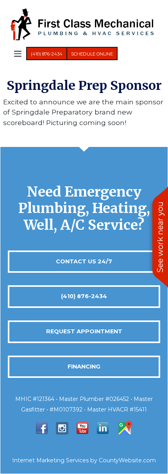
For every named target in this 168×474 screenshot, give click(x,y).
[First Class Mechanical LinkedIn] (103, 427)
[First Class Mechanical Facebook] (42, 427)
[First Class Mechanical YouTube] (82, 427)
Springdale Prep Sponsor (84, 85)
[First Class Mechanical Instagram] (62, 427)
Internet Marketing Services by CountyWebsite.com (84, 460)
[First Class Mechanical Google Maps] (124, 427)
